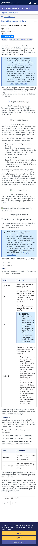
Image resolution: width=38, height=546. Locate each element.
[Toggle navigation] (35, 2)
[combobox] (18, 26)
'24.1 (5, 39)
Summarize (8, 36)
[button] (19, 17)
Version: (3, 25)
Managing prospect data (18, 84)
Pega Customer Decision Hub (21, 39)
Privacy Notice (8, 527)
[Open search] (30, 2)
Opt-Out (19, 538)
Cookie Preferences (19, 542)
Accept (19, 533)
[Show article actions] (35, 21)
